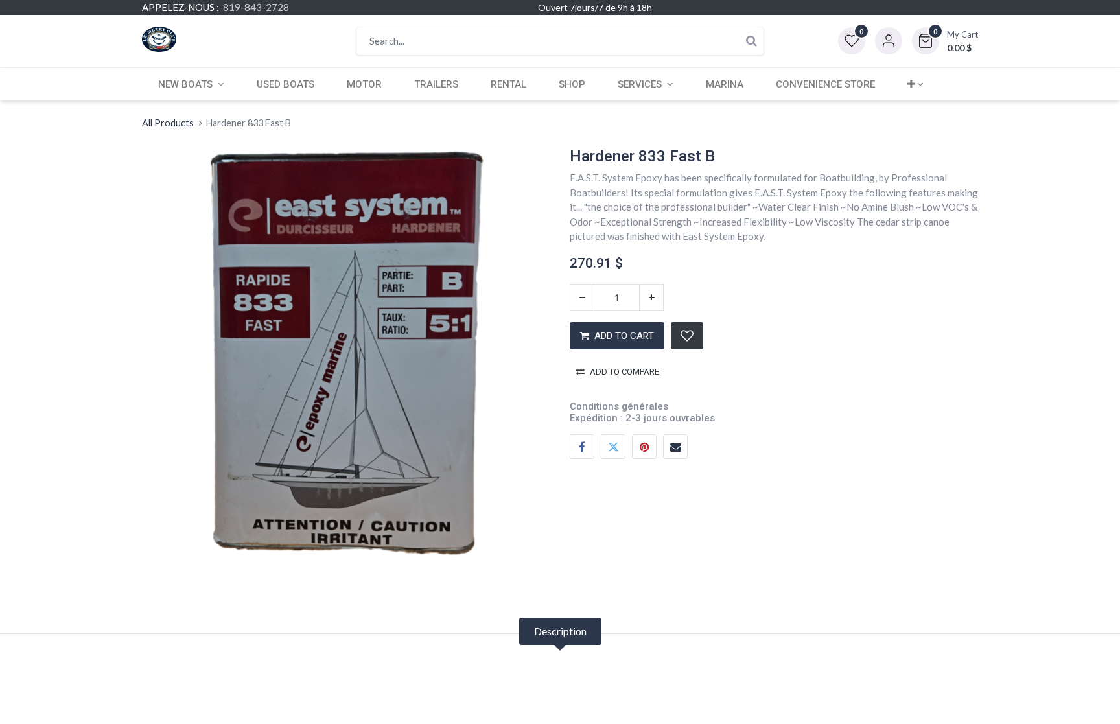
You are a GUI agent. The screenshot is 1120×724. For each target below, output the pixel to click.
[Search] (751, 41)
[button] (945, 40)
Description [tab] (560, 631)
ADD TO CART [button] (624, 336)
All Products (168, 122)
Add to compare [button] (624, 372)
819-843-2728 (256, 7)
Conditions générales (619, 406)
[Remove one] (582, 297)
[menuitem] (285, 84)
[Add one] (651, 297)
